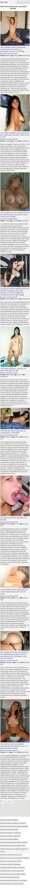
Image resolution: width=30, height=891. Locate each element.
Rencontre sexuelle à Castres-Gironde (11, 883)
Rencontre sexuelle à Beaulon (9, 820)
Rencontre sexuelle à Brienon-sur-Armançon (13, 880)
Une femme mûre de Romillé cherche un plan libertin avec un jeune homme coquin (13, 746)
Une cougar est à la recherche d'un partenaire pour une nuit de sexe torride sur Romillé (15, 214)
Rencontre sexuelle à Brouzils (9, 829)
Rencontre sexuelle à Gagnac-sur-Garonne (13, 823)
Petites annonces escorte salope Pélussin (12, 874)
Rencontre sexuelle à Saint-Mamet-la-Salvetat (14, 826)
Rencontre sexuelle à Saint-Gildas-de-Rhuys (13, 842)
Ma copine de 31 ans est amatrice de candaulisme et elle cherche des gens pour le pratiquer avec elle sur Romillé (14, 655)
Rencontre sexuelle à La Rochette (10, 864)
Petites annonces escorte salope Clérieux (12, 845)
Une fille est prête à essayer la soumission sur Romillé (13, 432)
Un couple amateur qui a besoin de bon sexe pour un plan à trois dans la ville (14, 135)
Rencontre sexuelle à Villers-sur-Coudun (12, 867)
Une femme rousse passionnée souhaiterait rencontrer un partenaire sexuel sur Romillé (13, 49)
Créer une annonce (23, 2)
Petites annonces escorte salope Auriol (12, 871)
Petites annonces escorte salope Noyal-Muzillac (14, 858)
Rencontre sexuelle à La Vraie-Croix (11, 855)
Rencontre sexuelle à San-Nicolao (10, 833)
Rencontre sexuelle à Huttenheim (10, 836)
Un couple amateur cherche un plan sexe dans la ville (13, 369)
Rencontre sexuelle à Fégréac (9, 839)
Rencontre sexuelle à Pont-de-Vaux (11, 861)
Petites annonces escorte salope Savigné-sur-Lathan (14, 850)
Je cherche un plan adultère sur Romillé (13, 519)
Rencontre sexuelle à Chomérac (9, 877)
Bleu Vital (4, 2)
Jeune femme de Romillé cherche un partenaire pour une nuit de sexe (14, 592)
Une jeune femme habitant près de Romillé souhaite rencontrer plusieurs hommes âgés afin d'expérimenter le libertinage (14, 292)
